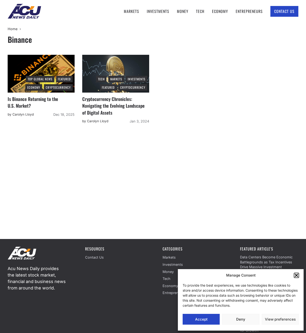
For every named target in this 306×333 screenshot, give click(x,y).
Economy (220, 11)
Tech (200, 11)
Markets (131, 11)
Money (182, 11)
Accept (201, 319)
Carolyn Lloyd (23, 114)
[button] (296, 275)
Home (12, 29)
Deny (240, 319)
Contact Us (284, 11)
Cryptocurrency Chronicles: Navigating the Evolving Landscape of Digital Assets (113, 105)
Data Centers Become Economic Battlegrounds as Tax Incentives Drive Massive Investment (266, 262)
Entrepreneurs (249, 11)
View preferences (280, 319)
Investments (158, 11)
